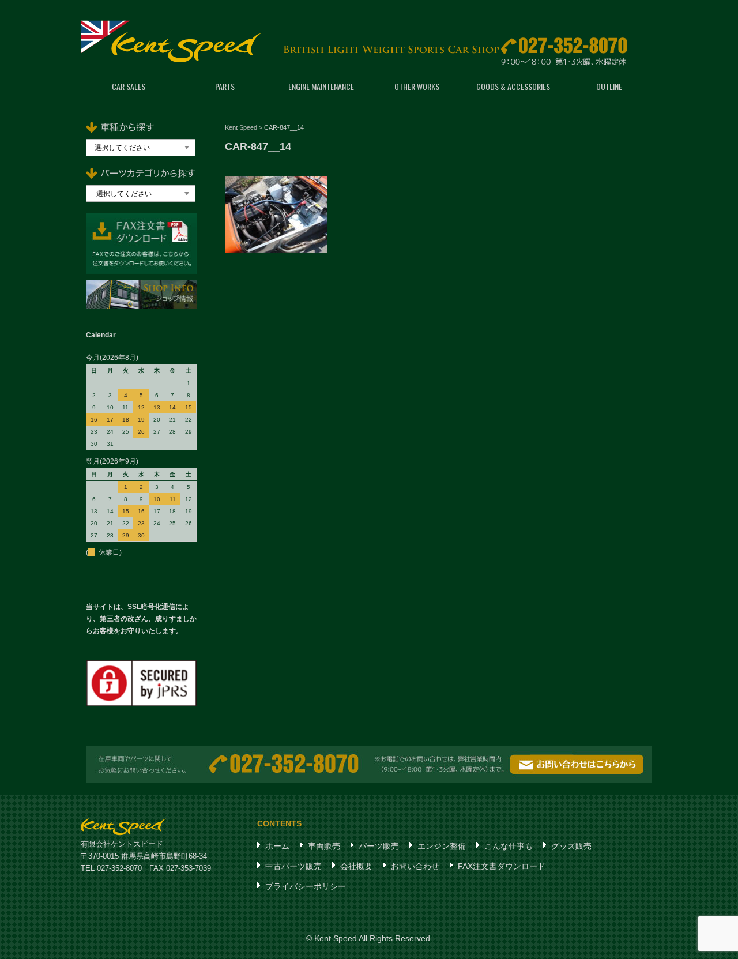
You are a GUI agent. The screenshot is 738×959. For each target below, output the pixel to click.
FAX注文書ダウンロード (501, 866)
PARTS (225, 86)
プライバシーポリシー (305, 886)
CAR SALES (128, 86)
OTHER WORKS (416, 86)
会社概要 (356, 866)
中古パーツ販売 (293, 866)
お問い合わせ (415, 866)
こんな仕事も (508, 846)
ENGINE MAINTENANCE (321, 86)
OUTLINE (609, 86)
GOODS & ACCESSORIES (513, 86)
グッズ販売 (571, 846)
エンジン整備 (441, 846)
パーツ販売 (379, 846)
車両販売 (324, 846)
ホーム (277, 846)
